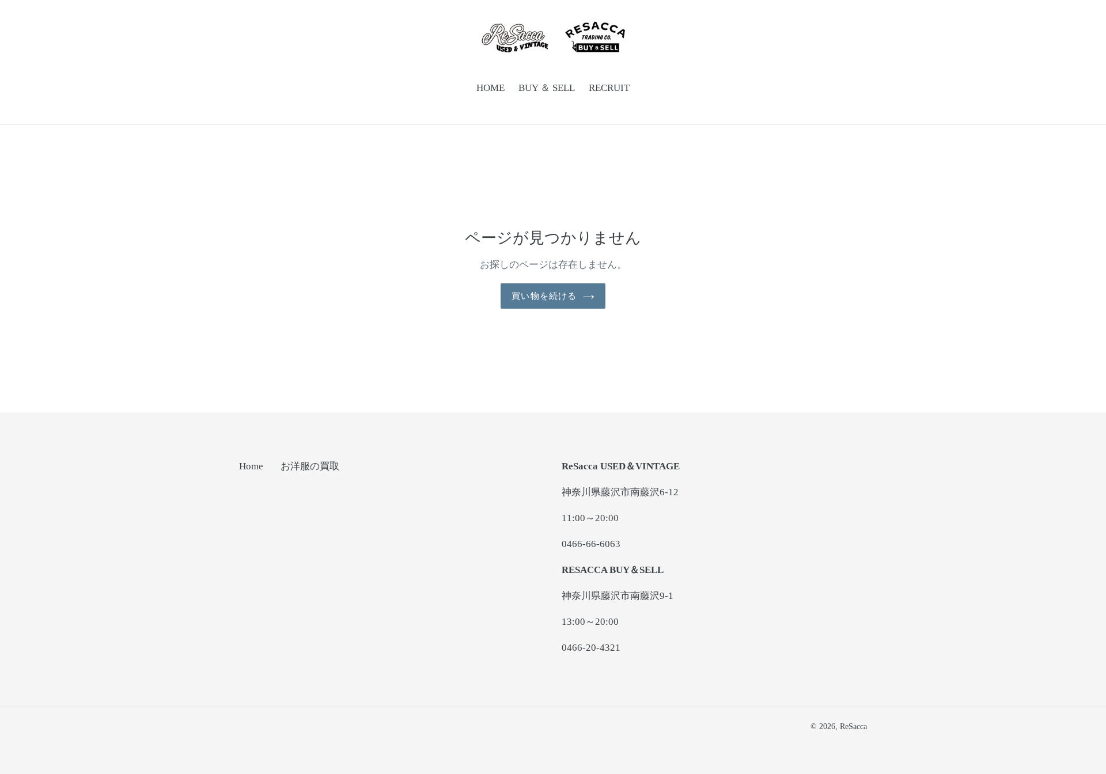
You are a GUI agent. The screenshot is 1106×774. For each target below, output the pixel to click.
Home (251, 466)
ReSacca (853, 726)
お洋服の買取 (310, 466)
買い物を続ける (544, 296)
